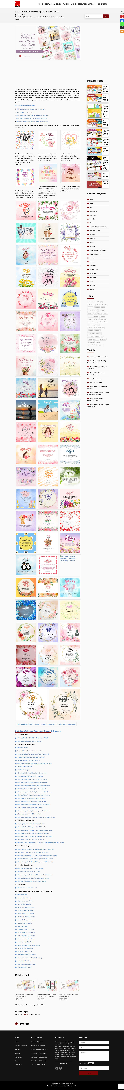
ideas (89, 325)
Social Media (91, 333)
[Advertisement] (48, 76)
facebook (95, 319)
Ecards (89, 319)
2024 (89, 302)
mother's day (40, 1004)
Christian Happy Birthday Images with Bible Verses (32, 782)
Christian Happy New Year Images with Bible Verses (32, 779)
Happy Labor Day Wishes (24, 951)
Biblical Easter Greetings (24, 766)
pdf (99, 325)
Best (106, 304)
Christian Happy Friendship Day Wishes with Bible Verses (34, 763)
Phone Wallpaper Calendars (98, 250)
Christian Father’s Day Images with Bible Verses (31, 801)
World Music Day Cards (24, 967)
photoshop (101, 327)
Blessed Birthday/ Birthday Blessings (28, 760)
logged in (25, 1014)
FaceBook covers (95, 231)
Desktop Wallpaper (93, 316)
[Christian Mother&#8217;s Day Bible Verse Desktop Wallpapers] (25, 985)
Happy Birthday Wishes (24, 898)
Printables (93, 266)
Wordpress (100, 345)
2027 (91, 207)
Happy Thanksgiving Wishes (25, 920)
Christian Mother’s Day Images (25, 105)
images (34, 1004)
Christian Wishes (22, 894)
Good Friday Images (23, 770)
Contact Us (102, 4)
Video (91, 281)
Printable (90, 330)
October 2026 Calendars (38, 1053)
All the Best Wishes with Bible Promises (29, 814)
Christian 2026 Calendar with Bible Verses (29, 741)
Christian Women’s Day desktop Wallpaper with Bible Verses (35, 836)
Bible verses (21, 1004)
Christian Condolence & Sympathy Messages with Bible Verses (36, 817)
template (98, 333)
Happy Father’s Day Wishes (25, 913)
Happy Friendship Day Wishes (26, 939)
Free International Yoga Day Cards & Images (30, 958)
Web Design (91, 342)
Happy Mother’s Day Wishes (25, 910)
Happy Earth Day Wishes (24, 961)
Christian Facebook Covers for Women (28, 872)
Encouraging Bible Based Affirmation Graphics (30, 757)
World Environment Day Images (26, 954)
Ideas (61, 1086)
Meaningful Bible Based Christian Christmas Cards (32, 773)
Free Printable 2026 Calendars (99, 357)
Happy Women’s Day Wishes (25, 942)
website (98, 342)
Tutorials (66, 1086)
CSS (95, 313)
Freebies (66, 4)
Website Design (92, 345)
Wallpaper (96, 339)
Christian (28, 1004)
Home (41, 4)
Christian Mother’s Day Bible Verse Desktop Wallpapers (32, 115)
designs (105, 313)
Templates (93, 277)
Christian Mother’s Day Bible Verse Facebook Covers (32, 122)
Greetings (92, 238)
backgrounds (99, 304)
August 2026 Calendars (38, 1045)
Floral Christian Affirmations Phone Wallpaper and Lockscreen (35, 849)
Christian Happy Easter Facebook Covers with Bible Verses (34, 875)
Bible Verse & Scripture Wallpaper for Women (30, 839)
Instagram (36, 17)
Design (100, 313)
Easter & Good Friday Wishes (26, 917)
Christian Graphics (22, 748)
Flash (101, 319)
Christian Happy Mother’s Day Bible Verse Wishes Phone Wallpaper (37, 855)
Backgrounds (93, 215)
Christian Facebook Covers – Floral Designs (30, 868)
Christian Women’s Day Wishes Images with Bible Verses (34, 795)
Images (92, 242)
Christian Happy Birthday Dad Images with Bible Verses (33, 804)
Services (56, 1086)
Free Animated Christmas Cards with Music (30, 776)
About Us (49, 1086)
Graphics (92, 234)
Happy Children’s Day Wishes (26, 936)
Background (91, 304)
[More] (122, 31)
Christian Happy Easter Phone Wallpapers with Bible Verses (35, 862)
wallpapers (103, 339)
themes (97, 336)
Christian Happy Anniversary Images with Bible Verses (33, 785)
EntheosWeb (69, 1084)
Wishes (74, 4)
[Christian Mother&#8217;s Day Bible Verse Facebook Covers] (69, 985)
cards (89, 310)
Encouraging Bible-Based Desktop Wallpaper (30, 824)
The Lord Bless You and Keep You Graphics (30, 751)
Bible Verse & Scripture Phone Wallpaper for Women (32, 852)
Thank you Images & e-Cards (25, 929)
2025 (91, 199)
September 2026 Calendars (39, 1049)
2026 (91, 203)
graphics (99, 322)
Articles (91, 4)
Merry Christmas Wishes (24, 923)
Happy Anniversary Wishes (25, 901)
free (105, 319)
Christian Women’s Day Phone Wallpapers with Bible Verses (35, 859)
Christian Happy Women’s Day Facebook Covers (31, 881)
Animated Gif (93, 211)
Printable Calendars (52, 4)
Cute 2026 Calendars (96, 379)
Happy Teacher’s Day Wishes (26, 932)
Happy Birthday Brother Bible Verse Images (30, 808)
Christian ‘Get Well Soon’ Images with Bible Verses (32, 789)
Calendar (90, 307)
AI (101, 302)
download (102, 316)
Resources (82, 4)
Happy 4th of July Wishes (25, 948)
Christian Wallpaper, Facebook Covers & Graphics (38, 731)
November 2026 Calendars (39, 1057)
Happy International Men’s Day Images (28, 945)
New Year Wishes (22, 926)
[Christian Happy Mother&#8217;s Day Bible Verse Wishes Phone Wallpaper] (47, 985)
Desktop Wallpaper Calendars (98, 227)
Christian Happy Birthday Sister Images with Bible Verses (34, 811)
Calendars (92, 219)
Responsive (97, 330)
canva (103, 307)
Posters (92, 262)
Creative (90, 313)
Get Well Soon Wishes (24, 904)
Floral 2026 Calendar (96, 383)
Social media (28, 17)
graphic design (92, 322)
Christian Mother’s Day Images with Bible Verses (30, 109)
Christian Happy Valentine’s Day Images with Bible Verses (34, 792)
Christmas (101, 310)
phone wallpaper (92, 327)
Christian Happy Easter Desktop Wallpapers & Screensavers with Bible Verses (40, 843)
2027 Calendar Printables (38, 1065)
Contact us (63, 1063)
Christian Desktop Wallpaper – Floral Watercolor (31, 827)
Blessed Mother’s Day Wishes (25, 112)
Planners (92, 258)
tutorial (90, 339)
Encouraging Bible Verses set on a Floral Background (33, 754)
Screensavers (94, 269)
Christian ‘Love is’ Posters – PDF (27, 888)
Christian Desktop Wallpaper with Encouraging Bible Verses (35, 830)
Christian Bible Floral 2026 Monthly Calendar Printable (33, 738)
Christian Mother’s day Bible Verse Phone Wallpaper (31, 118)
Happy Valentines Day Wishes (26, 907)
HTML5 (105, 322)
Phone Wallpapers (95, 254)
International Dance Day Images (26, 964)
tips (102, 336)
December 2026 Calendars (39, 1061)
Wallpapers (93, 285)
